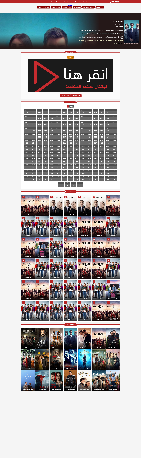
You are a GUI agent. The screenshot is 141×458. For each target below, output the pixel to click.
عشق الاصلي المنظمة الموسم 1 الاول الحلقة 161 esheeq (110, 36)
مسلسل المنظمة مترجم (119, 28)
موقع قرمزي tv (99, 37)
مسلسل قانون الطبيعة (56, 7)
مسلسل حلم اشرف (99, 7)
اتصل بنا (49, 1)
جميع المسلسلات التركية (77, 1)
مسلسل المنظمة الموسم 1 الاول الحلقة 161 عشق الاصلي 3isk (88, 36)
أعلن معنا (53, 1)
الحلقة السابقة (65, 95)
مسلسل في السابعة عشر (67, 7)
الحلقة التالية (76, 95)
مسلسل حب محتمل (77, 7)
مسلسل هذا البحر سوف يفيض (88, 7)
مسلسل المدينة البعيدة (68, 1)
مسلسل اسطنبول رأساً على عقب (43, 7)
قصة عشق (85, 1)
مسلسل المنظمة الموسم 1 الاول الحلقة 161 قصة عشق (112, 37)
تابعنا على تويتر (70, 5)
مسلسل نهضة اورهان (59, 1)
